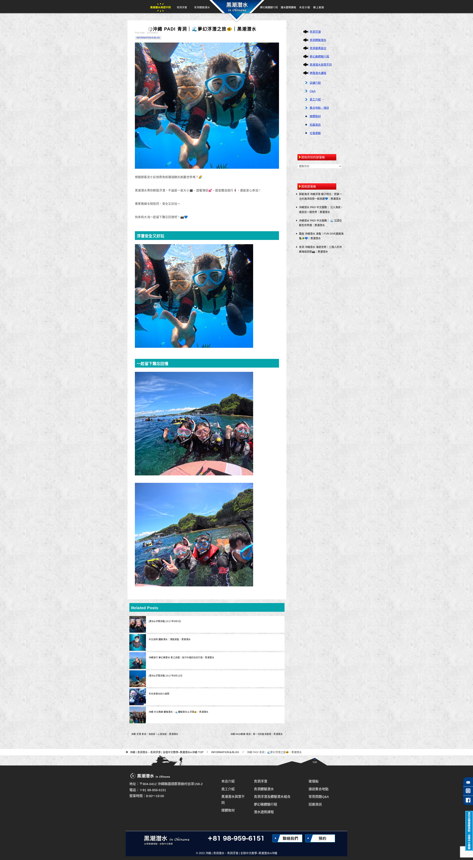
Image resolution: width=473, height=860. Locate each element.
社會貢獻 (315, 133)
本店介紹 (304, 6)
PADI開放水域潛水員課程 (288, 6)
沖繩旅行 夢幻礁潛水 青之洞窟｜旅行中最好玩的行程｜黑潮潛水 (181, 657)
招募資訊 (315, 124)
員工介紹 (315, 99)
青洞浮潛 (181, 6)
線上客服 (318, 6)
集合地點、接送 (319, 107)
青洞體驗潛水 (201, 6)
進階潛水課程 (318, 73)
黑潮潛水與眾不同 (160, 6)
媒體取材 (315, 116)
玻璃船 (314, 781)
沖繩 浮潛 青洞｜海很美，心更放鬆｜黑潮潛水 (154, 734)
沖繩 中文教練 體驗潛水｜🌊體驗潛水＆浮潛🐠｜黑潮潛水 (178, 712)
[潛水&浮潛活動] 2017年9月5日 (165, 621)
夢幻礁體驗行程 (269, 6)
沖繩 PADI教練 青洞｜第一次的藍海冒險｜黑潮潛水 (256, 734)
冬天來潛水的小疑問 (159, 694)
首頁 (236, 6)
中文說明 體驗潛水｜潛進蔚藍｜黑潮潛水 (170, 639)
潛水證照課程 (264, 812)
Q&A (313, 91)
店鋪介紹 (315, 82)
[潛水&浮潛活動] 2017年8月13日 (165, 675)
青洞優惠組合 (318, 48)
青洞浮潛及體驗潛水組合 (272, 797)
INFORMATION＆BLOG (148, 37)
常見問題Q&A (319, 797)
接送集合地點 (319, 789)
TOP (166, 752)
